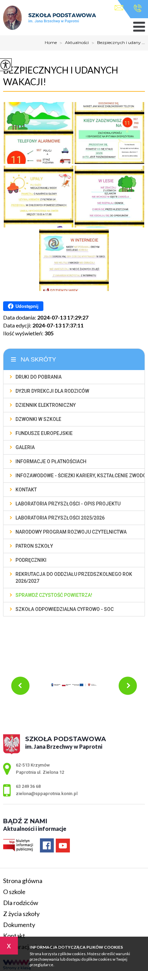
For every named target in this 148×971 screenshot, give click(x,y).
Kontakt (14, 935)
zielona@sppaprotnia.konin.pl (121, 8)
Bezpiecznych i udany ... (118, 43)
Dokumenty (19, 924)
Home (51, 43)
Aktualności (74, 43)
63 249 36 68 (136, 8)
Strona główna (22, 880)
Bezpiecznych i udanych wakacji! (60, 76)
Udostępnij (27, 306)
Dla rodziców (20, 902)
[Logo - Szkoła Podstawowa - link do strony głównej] (49, 18)
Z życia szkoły (21, 913)
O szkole (14, 891)
